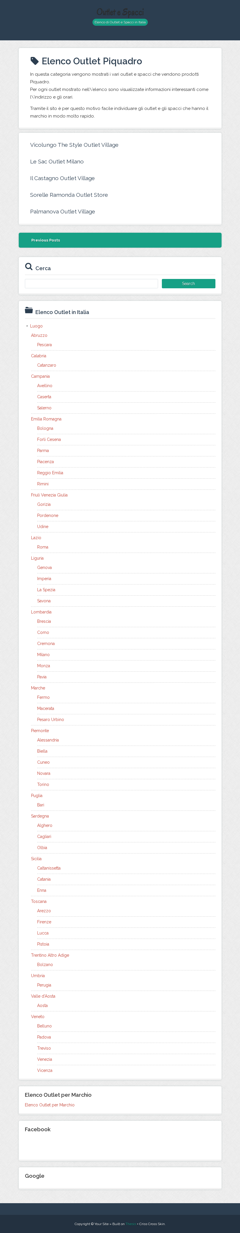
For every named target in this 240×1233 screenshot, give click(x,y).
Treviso (44, 1048)
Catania (44, 879)
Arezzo (44, 910)
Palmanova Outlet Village (62, 211)
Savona (44, 601)
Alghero (44, 825)
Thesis (131, 1224)
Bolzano (45, 964)
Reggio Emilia (50, 472)
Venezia (44, 1059)
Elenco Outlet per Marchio (50, 1105)
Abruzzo (39, 335)
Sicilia (36, 858)
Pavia (42, 677)
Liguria (37, 558)
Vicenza (44, 1070)
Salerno (44, 408)
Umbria (38, 975)
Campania (40, 376)
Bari (40, 805)
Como (43, 632)
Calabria (38, 355)
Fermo (43, 697)
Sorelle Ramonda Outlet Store (69, 195)
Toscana (39, 901)
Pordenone (47, 515)
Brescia (44, 621)
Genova (44, 567)
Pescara (44, 344)
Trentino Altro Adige (50, 955)
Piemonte (40, 730)
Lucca (43, 933)
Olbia (42, 847)
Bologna (45, 428)
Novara (43, 773)
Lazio (36, 537)
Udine (42, 526)
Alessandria (48, 740)
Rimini (43, 484)
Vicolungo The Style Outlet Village (74, 145)
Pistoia (43, 944)
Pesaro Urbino (50, 719)
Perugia (44, 985)
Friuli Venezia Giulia (49, 495)
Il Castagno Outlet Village (62, 178)
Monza (43, 665)
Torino (43, 784)
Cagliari (44, 836)
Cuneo (43, 762)
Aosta (42, 1005)
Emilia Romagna (46, 419)
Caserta (44, 396)
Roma (42, 547)
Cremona (46, 643)
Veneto (37, 1016)
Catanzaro (46, 365)
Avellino (44, 385)
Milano (43, 654)
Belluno (44, 1026)
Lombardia (41, 612)
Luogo (36, 326)
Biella (42, 751)
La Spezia (46, 589)
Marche (38, 688)
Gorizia (44, 504)
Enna (41, 890)
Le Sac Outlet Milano (57, 161)
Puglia (36, 795)
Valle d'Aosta (43, 996)
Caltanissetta (49, 868)
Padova (44, 1037)
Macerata (45, 708)
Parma (43, 450)
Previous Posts (45, 240)
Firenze (44, 922)
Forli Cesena (49, 439)
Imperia (44, 578)
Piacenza (45, 461)
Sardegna (40, 816)
